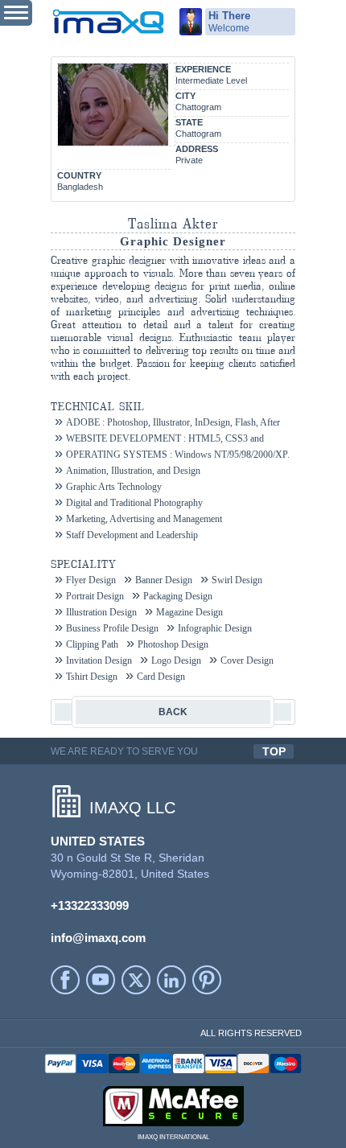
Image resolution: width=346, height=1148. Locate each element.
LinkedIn (171, 980)
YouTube (100, 980)
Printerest (207, 980)
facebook (65, 980)
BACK (173, 712)
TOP (274, 751)
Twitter (136, 980)
